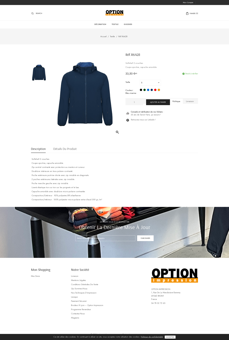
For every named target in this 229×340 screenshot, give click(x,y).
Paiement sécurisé (78, 301)
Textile (115, 24)
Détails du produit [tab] (65, 149)
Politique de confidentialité (152, 336)
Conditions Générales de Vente (84, 284)
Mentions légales (78, 280)
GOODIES (128, 24)
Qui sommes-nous (79, 288)
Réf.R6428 (123, 36)
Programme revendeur (81, 309)
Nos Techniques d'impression (83, 292)
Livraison (74, 276)
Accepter (170, 337)
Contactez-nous (78, 313)
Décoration (100, 24)
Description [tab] (38, 149)
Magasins (75, 317)
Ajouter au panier (158, 102)
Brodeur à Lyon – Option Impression (87, 305)
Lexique (74, 296)
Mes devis (35, 276)
